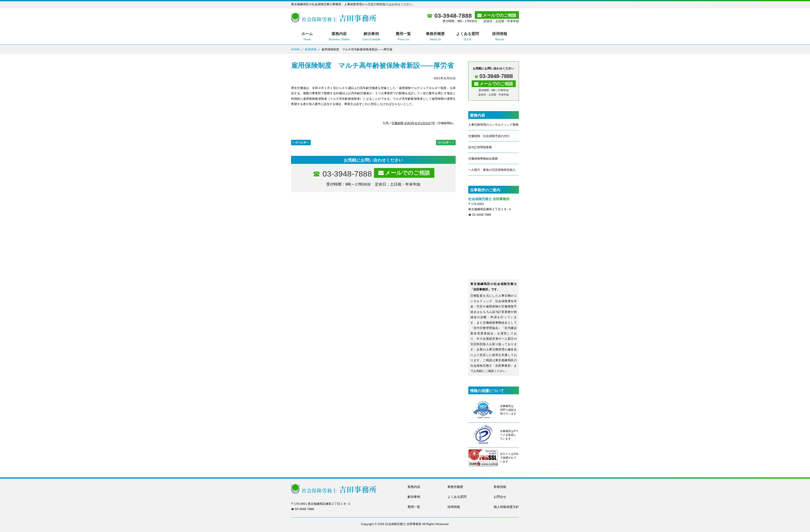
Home (307, 36)
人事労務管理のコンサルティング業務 (493, 124)
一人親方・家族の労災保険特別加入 (492, 169)
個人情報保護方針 (506, 507)
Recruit (499, 36)
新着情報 (311, 49)
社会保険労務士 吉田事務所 (403, 524)
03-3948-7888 (453, 15)
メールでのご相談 (499, 15)
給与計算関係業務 (480, 147)
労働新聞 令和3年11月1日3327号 (413, 123)
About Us (435, 36)
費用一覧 (414, 507)
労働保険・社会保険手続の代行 (489, 136)
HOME (295, 49)
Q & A (467, 36)
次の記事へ (444, 142)
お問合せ (500, 496)
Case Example (371, 36)
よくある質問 (456, 496)
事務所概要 (455, 487)
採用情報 (453, 507)
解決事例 (414, 496)
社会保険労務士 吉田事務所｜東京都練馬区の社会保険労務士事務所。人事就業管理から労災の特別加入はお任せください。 (334, 18)
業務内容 (414, 487)
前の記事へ (302, 142)
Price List (403, 36)
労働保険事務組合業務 (483, 158)
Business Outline (339, 36)
